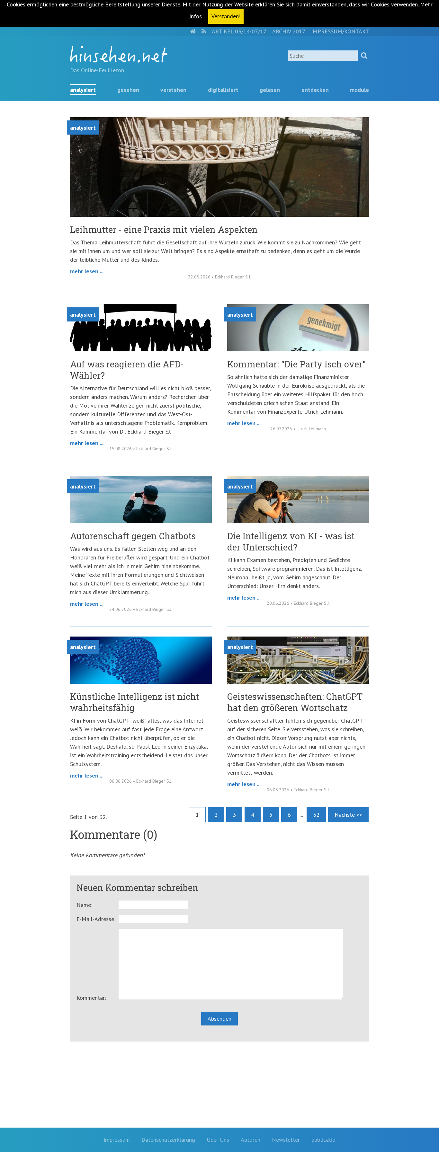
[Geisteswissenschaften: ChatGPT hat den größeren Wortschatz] (298, 681)
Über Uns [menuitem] (218, 1139)
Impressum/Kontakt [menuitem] (340, 31)
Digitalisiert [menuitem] (223, 89)
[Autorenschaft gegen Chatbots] (141, 521)
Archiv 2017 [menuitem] (288, 31)
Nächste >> (348, 814)
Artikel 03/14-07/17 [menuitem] (239, 31)
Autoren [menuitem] (250, 1139)
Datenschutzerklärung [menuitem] (168, 1139)
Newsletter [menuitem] (286, 1139)
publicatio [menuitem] (323, 1139)
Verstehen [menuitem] (173, 89)
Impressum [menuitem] (116, 1139)
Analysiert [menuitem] (83, 89)
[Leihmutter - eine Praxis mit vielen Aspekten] (219, 214)
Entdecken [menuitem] (315, 89)
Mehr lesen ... (86, 271)
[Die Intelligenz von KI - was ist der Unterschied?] (298, 521)
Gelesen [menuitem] (270, 89)
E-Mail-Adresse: (95, 919)
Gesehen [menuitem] (128, 89)
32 (316, 814)
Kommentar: (91, 997)
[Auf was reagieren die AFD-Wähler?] (141, 349)
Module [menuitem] (359, 89)
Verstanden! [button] (225, 16)
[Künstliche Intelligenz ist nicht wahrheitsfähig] (141, 681)
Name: (84, 905)
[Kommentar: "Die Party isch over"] (298, 349)
